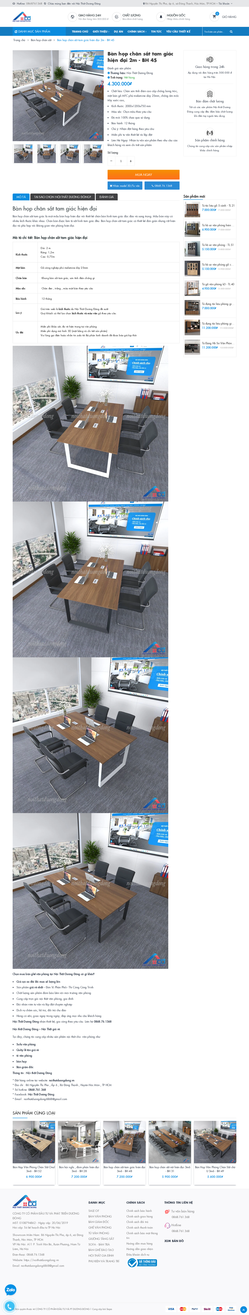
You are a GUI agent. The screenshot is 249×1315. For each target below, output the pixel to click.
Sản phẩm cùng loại (34, 1112)
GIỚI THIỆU (100, 31)
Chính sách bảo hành (139, 1211)
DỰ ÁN (118, 31)
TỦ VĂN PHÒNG (99, 1233)
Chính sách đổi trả (137, 1222)
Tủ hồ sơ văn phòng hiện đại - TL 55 (223, 225)
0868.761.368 (180, 1217)
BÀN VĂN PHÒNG (100, 1216)
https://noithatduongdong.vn (41, 1260)
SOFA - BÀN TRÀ (99, 1244)
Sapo (109, 1309)
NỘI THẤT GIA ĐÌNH (101, 1255)
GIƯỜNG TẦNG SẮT (101, 1239)
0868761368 (34, 3)
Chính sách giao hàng (139, 1216)
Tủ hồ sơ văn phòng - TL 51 (218, 245)
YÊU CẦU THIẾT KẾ (178, 31)
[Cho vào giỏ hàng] (28, 1168)
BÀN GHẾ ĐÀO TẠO (101, 1250)
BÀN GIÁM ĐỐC (99, 1222)
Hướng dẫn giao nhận (139, 1249)
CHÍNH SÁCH (137, 31)
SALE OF (94, 1211)
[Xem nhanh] (38, 1168)
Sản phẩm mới (194, 196)
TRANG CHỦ (80, 31)
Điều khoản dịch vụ (137, 1254)
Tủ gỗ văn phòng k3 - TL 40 (218, 284)
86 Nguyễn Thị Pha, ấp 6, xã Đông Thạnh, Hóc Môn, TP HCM (180, 3)
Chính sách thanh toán (139, 1227)
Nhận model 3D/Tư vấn (126, 185)
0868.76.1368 (163, 185)
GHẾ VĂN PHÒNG (100, 1227)
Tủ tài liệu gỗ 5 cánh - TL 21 (218, 205)
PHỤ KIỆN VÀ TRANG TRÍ (104, 1261)
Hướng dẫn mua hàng (139, 1243)
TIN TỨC (156, 31)
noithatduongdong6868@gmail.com (42, 1265)
